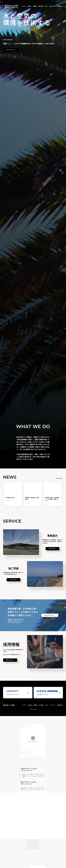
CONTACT (53, 705)
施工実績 (41, 705)
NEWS (46, 705)
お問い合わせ (52, 6)
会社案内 (30, 705)
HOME (24, 705)
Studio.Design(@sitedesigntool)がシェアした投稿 (33, 756)
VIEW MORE (52, 548)
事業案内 (36, 705)
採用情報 (59, 705)
